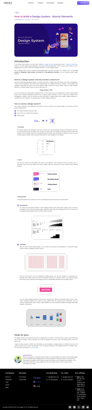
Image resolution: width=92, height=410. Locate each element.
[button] (43, 3)
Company (60, 3)
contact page (34, 347)
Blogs (7, 387)
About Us (8, 377)
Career (7, 385)
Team (6, 382)
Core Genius (22, 377)
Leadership (8, 379)
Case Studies (50, 3)
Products (40, 3)
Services (30, 3)
